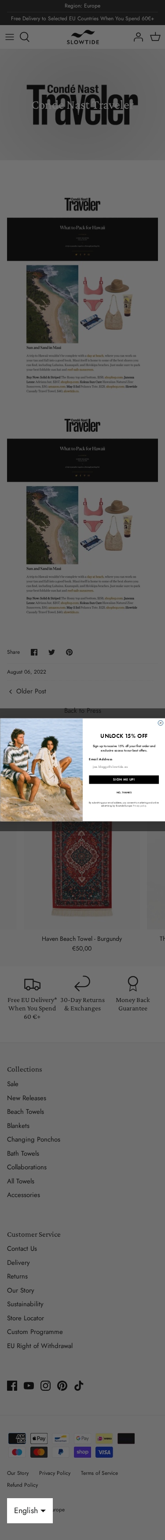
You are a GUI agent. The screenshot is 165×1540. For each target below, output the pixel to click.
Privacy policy (139, 806)
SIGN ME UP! (124, 779)
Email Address (100, 759)
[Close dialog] (160, 723)
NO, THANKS (123, 792)
